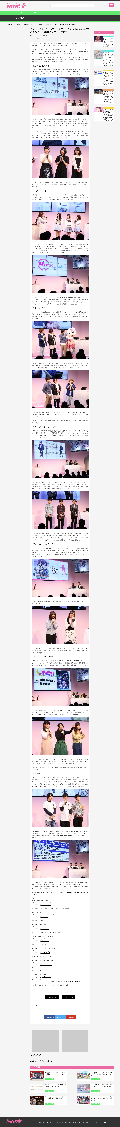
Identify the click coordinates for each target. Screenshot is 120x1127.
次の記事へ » (68, 997)
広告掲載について (107, 1122)
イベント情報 (16, 24)
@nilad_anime (44, 941)
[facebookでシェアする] (49, 1018)
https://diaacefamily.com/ (72, 981)
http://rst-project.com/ (47, 914)
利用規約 (49, 1122)
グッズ (105, 36)
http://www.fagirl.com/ (47, 951)
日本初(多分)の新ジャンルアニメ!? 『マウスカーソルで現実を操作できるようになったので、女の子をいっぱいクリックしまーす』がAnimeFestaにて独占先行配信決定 (108, 78)
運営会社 (42, 1122)
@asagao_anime (45, 905)
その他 (20, 12)
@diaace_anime (45, 979)
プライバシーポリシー (60, 1122)
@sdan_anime (44, 929)
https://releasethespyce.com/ (49, 963)
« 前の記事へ (52, 997)
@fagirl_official (45, 953)
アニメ (35, 12)
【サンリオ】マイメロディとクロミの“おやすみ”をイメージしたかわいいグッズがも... (101, 1086)
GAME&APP (106, 90)
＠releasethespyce (46, 965)
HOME (8, 24)
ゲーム (28, 12)
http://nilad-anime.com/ (47, 939)
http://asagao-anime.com (48, 902)
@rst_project (44, 917)
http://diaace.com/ (45, 977)
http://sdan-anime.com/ (47, 926)
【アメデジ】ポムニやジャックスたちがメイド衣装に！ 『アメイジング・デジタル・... (55, 1074)
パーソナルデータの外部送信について (81, 1122)
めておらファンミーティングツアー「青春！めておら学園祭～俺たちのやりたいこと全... (102, 1098)
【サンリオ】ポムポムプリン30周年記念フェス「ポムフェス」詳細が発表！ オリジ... (102, 1074)
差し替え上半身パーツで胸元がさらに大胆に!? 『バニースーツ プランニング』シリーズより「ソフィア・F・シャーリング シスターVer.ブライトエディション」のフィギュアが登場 (108, 59)
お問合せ (97, 1122)
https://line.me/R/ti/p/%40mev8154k (57, 967)
